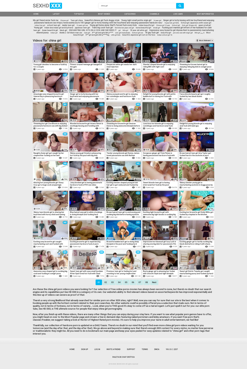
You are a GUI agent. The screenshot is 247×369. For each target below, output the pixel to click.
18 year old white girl (138, 30)
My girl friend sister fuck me (45, 20)
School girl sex (137, 33)
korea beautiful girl (143, 28)
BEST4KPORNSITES (205, 14)
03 (112, 282)
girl (119, 30)
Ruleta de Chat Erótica (123, 357)
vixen (47, 69)
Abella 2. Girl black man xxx (70, 33)
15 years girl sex (82, 25)
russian (46, 217)
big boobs (51, 187)
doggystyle (91, 99)
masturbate (54, 276)
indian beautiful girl (146, 25)
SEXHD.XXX (121, 364)
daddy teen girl (68, 25)
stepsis (58, 247)
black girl (63, 30)
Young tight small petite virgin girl (136, 20)
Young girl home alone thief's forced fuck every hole (113, 25)
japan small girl (205, 25)
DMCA (156, 349)
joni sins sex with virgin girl (183, 33)
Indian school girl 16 (164, 35)
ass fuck (158, 128)
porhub (48, 128)
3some (53, 69)
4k (160, 187)
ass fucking (95, 158)
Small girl (156, 28)
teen (193, 217)
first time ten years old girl (124, 28)
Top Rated (79, 14)
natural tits (91, 69)
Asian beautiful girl (50, 30)
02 (105, 282)
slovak (53, 217)
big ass (120, 247)
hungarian (82, 69)
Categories (129, 14)
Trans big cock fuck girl (102, 27)
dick (84, 99)
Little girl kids (115, 35)
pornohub (55, 128)
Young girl (38, 27)
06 (133, 282)
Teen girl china (76, 20)
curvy (127, 247)
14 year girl (157, 20)
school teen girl (53, 25)
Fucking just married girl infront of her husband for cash (187, 27)
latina (49, 99)
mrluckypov (87, 187)
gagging (123, 128)
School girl (176, 25)
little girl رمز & (199, 33)
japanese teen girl (82, 28)
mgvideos (93, 128)
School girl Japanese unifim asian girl (196, 23)
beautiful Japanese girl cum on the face (138, 35)
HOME (36, 14)
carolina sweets (168, 187)
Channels (154, 14)
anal (192, 128)
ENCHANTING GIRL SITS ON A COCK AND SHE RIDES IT (93, 30)
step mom (51, 158)
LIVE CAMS (178, 14)
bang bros (55, 99)
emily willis (201, 217)
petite (118, 276)
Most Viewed (104, 14)
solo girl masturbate (122, 33)
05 (126, 282)
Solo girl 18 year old (189, 25)
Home (72, 349)
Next (154, 282)
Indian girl (54, 33)
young (165, 99)
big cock (201, 69)
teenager (158, 99)
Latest (56, 14)
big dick (118, 69)
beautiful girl (166, 33)
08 (146, 282)
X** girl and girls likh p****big (97, 35)
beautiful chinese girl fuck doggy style (102, 20)
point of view (129, 187)
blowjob (162, 69)
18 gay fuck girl (152, 32)
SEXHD (47, 6)
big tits (130, 128)
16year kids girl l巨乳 (171, 23)
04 (119, 282)
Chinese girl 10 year (163, 25)
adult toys (118, 99)
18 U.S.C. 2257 (172, 349)
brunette (199, 128)
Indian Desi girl (40, 25)
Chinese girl (64, 20)
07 (140, 282)
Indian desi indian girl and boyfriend (59, 28)
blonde (125, 69)
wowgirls (44, 276)
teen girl (36, 30)
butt (200, 158)
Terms (145, 349)
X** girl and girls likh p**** (102, 33)
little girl (125, 30)
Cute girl (87, 33)
